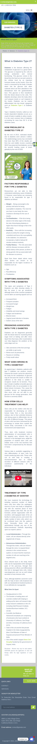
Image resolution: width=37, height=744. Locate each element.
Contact (4, 686)
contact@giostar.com (19, 727)
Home (5, 51)
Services (5, 689)
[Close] (35, 1)
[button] (28, 10)
